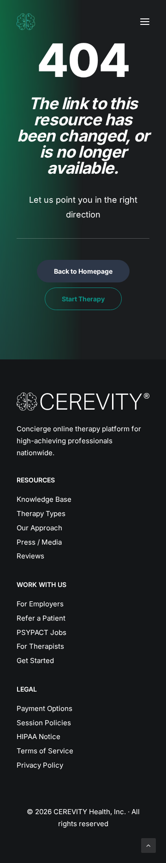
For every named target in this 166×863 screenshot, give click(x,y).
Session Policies (44, 722)
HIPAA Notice (38, 736)
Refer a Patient (41, 618)
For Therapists (40, 646)
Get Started (35, 660)
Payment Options (44, 708)
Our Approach (39, 527)
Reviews (30, 556)
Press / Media (39, 542)
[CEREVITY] (26, 21)
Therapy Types (41, 513)
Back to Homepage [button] (83, 271)
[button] (145, 21)
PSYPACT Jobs (41, 632)
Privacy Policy (40, 765)
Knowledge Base (44, 499)
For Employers (40, 603)
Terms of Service (45, 750)
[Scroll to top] (148, 844)
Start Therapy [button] (83, 299)
